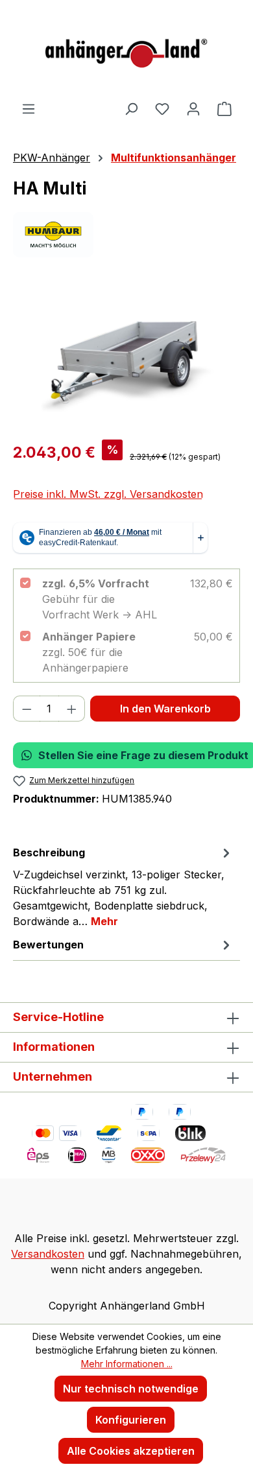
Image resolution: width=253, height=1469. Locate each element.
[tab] (123, 886)
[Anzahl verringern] (26, 709)
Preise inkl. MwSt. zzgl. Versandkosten (108, 494)
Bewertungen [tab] (48, 944)
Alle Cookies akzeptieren (131, 1450)
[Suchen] (131, 108)
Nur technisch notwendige (131, 1388)
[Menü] (28, 108)
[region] (126, 356)
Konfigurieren (130, 1419)
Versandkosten (47, 1253)
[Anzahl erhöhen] (72, 709)
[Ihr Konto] (193, 108)
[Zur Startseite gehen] (126, 50)
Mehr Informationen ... (127, 1363)
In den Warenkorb (165, 708)
